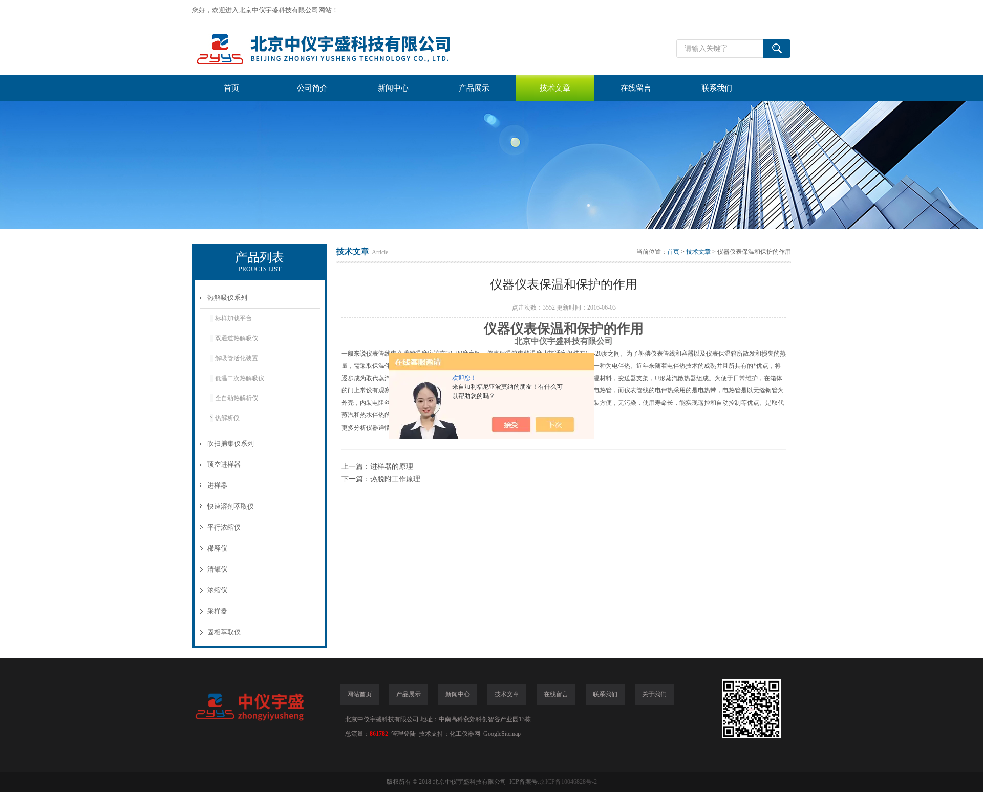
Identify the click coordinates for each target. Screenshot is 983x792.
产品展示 (474, 88)
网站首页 (359, 694)
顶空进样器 (224, 464)
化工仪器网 (465, 733)
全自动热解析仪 (236, 398)
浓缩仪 (217, 590)
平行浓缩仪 (224, 527)
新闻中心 (393, 88)
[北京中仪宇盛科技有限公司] (345, 48)
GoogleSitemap (502, 733)
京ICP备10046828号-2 (568, 781)
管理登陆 (403, 733)
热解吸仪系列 (227, 297)
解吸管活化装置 (236, 358)
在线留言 (636, 88)
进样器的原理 (391, 466)
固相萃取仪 (224, 632)
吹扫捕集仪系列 (230, 443)
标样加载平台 (233, 318)
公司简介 (312, 88)
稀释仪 (217, 548)
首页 (231, 88)
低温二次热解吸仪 (239, 378)
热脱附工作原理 (395, 479)
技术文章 (555, 88)
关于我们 (654, 694)
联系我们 (716, 88)
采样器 (217, 611)
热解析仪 (227, 418)
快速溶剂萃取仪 (230, 506)
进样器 (217, 485)
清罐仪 (217, 569)
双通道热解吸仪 (236, 338)
